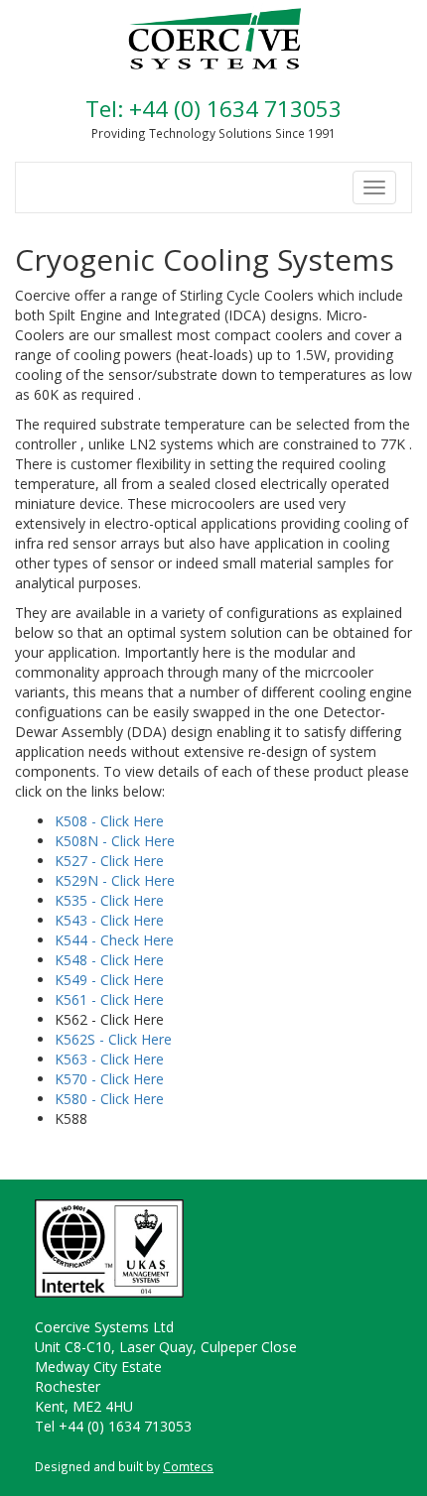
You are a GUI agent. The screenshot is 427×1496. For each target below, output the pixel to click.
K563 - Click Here (109, 1059)
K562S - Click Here (113, 1039)
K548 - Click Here (109, 959)
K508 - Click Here (109, 820)
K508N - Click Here (115, 840)
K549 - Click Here (109, 979)
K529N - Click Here (115, 880)
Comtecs (188, 1466)
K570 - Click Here (109, 1078)
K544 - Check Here (114, 940)
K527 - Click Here (109, 860)
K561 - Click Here (109, 999)
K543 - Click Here (109, 920)
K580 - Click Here (109, 1098)
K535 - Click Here (109, 900)
